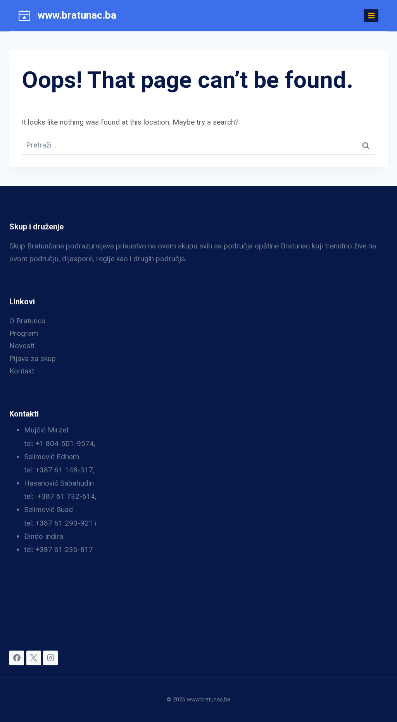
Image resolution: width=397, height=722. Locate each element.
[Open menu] (371, 15)
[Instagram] (50, 658)
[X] (33, 658)
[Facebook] (16, 658)
